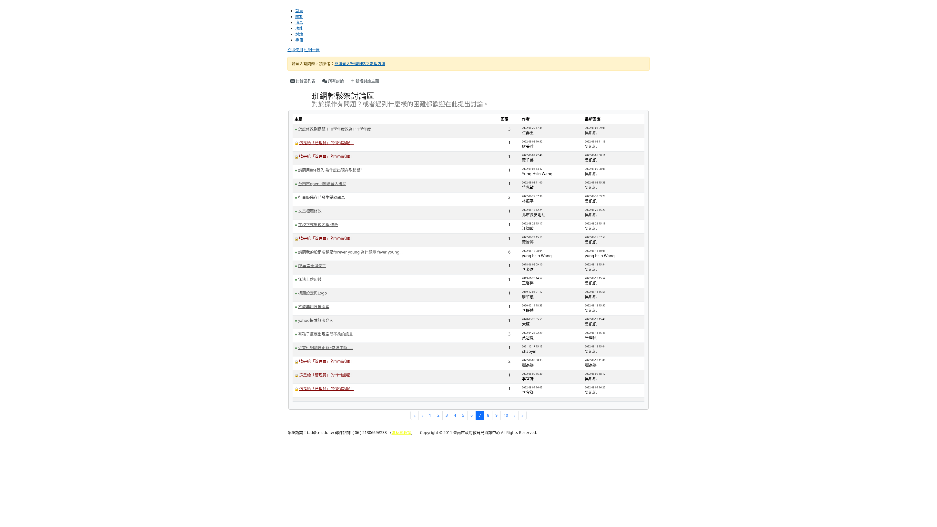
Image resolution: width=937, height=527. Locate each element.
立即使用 (295, 49)
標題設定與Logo (312, 293)
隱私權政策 (401, 432)
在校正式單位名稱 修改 (318, 224)
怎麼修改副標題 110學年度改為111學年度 (334, 129)
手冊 (299, 40)
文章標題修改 (310, 211)
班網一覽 (312, 49)
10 (506, 415)
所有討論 (335, 81)
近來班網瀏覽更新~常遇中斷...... (325, 347)
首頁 (299, 10)
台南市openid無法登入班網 (322, 183)
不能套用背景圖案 (313, 306)
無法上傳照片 (310, 279)
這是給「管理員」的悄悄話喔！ (326, 142)
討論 (299, 34)
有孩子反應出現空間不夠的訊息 (325, 334)
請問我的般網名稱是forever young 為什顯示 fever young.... (350, 252)
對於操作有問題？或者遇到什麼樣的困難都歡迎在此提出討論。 (400, 104)
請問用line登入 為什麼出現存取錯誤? (330, 170)
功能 (299, 28)
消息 (299, 22)
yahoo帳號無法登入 (315, 320)
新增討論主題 (367, 81)
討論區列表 (305, 81)
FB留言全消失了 (312, 265)
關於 (299, 16)
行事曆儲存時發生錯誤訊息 (321, 197)
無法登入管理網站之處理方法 (360, 63)
